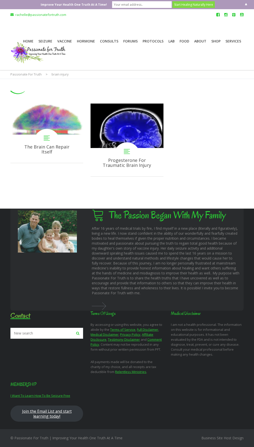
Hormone (86, 41)
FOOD (184, 41)
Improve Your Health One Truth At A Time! (74, 4)
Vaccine (64, 41)
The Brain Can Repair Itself (46, 133)
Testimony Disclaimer (124, 339)
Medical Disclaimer (105, 334)
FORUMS (130, 41)
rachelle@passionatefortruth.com (40, 14)
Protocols (153, 41)
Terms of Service (122, 329)
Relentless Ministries (130, 372)
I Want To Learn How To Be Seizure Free (40, 395)
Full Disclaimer (147, 329)
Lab (171, 41)
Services (233, 41)
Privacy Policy (130, 334)
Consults (109, 41)
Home (28, 41)
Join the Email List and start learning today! (47, 414)
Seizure (45, 41)
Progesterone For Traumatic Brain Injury (127, 140)
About (200, 41)
